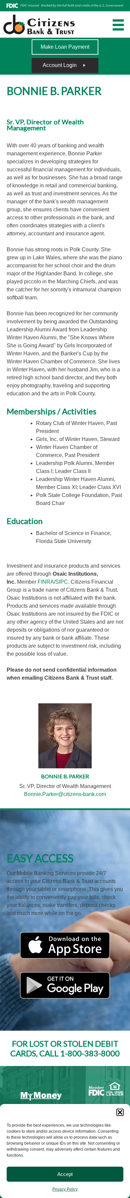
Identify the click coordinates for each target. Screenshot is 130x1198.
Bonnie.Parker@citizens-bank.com (65, 794)
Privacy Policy (65, 1189)
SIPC (61, 582)
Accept (65, 1174)
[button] (120, 1112)
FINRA (46, 582)
